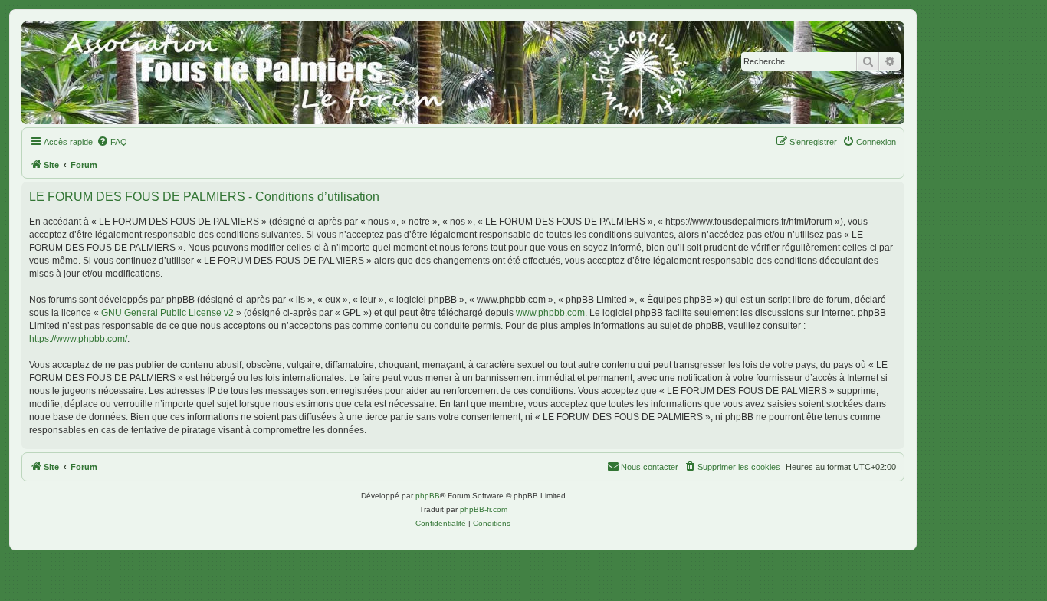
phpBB (427, 495)
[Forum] (462, 72)
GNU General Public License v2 (167, 312)
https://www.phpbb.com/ (78, 338)
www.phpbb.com (550, 312)
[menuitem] (112, 142)
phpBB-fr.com (483, 509)
